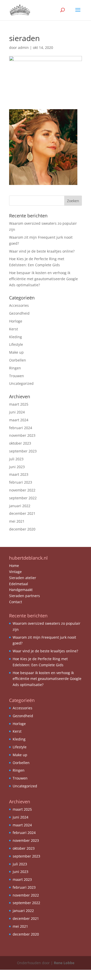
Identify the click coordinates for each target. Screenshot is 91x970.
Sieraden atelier (22, 577)
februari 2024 (20, 427)
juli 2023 (16, 459)
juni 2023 (17, 466)
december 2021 (22, 513)
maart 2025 (18, 404)
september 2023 (23, 451)
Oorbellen (17, 360)
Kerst (13, 329)
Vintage (15, 571)
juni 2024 (17, 412)
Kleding (15, 336)
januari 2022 (19, 505)
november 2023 (22, 435)
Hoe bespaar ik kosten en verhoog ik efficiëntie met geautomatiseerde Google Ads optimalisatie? (43, 278)
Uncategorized (21, 383)
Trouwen (16, 375)
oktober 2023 (20, 443)
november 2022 (22, 490)
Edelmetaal (18, 583)
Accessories (19, 305)
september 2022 (23, 498)
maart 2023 (18, 474)
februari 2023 (20, 482)
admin (23, 47)
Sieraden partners (24, 595)
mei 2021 (17, 521)
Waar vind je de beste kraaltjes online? (42, 251)
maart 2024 (18, 419)
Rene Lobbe (64, 962)
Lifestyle (16, 344)
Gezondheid (19, 313)
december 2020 (22, 529)
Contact (15, 601)
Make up (16, 352)
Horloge (15, 321)
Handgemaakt (21, 589)
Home (14, 565)
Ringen (15, 368)
